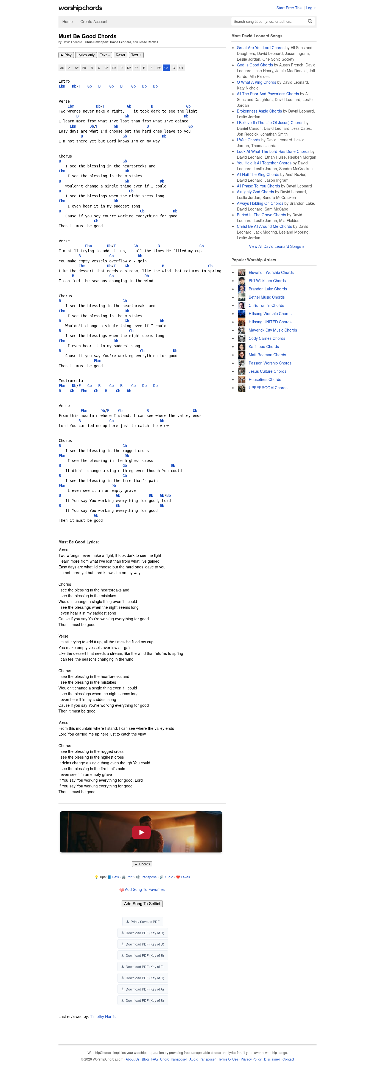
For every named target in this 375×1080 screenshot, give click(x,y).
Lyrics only (86, 55)
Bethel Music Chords (267, 297)
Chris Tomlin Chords (266, 305)
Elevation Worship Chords (271, 272)
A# (77, 68)
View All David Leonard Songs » (276, 246)
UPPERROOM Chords (268, 387)
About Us (132, 1059)
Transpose (149, 876)
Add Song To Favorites (144, 889)
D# (129, 68)
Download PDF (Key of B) (145, 1000)
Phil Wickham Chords (267, 280)
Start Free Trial (289, 7)
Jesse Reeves (148, 42)
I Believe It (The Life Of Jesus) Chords (270, 122)
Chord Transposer (173, 1059)
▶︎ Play (66, 55)
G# (181, 68)
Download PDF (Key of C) (145, 932)
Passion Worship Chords (270, 363)
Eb (136, 68)
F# (159, 68)
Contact (288, 1059)
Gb (166, 68)
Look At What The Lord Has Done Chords (273, 151)
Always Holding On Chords (260, 203)
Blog (145, 1059)
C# (106, 68)
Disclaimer (272, 1059)
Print (130, 876)
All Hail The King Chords (258, 174)
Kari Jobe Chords (264, 346)
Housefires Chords (265, 379)
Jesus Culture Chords (267, 371)
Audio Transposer (202, 1059)
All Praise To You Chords (258, 186)
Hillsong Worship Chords (270, 313)
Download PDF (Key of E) (145, 955)
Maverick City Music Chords (273, 330)
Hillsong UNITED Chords (270, 321)
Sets (115, 876)
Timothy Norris (103, 1016)
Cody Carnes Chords (267, 338)
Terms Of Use (228, 1059)
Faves (185, 876)
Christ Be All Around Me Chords (264, 226)
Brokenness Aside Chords (259, 111)
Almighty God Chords (255, 191)
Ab (62, 68)
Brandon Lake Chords (268, 288)
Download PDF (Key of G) (145, 977)
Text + (136, 55)
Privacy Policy (251, 1059)
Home (67, 21)
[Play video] (141, 831)
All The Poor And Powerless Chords (268, 93)
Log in (311, 7)
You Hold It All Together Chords (264, 162)
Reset (120, 55)
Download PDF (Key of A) (145, 989)
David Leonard (120, 42)
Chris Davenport (96, 42)
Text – (105, 55)
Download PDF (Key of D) (145, 944)
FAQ (154, 1059)
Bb (84, 68)
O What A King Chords (256, 82)
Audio (168, 876)
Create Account (93, 21)
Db (114, 68)
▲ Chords (142, 864)
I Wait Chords (248, 139)
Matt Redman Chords (267, 354)
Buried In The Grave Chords (261, 214)
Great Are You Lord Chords (260, 47)
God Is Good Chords (255, 65)
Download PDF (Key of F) (145, 966)
